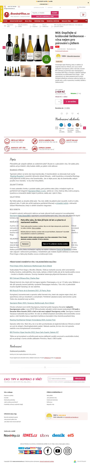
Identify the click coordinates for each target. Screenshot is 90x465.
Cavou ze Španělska (64, 249)
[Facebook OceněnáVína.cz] (48, 451)
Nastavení (25, 244)
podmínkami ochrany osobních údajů (74, 382)
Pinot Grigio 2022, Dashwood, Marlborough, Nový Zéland (31, 266)
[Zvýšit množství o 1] (61, 100)
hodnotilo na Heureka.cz (71, 417)
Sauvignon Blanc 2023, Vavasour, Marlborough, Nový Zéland (32, 303)
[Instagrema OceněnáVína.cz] (68, 451)
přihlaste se (47, 357)
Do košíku (72, 101)
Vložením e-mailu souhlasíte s (66, 382)
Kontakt (50, 7)
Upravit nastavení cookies (47, 461)
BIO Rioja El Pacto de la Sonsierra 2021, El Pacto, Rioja (30, 291)
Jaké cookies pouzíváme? (11, 402)
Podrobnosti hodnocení (61, 51)
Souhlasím (55, 244)
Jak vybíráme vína (52, 397)
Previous (4, 47)
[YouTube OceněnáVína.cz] (58, 451)
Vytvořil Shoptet (81, 461)
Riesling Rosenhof (17, 176)
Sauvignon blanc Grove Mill (20, 216)
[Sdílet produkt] (78, 113)
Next (51, 47)
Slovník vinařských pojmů (11, 417)
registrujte (58, 357)
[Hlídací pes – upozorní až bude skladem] (72, 113)
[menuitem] (5, 21)
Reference (49, 402)
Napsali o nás (50, 404)
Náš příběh (50, 395)
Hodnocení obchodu (67, 119)
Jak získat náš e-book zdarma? (12, 421)
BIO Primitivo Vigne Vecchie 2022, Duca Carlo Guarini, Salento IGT (34, 332)
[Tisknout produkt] (61, 113)
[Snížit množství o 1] (61, 103)
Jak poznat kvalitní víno (10, 419)
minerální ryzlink (62, 203)
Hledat (54, 13)
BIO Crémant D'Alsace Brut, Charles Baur (24, 278)
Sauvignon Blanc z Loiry (37, 191)
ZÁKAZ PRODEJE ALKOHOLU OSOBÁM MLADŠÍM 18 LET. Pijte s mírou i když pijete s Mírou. (45, 444)
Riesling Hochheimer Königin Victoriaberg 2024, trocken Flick (33, 320)
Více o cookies (36, 228)
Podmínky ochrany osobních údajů (13, 404)
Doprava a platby (39, 7)
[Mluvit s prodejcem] (67, 113)
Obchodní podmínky (9, 400)
